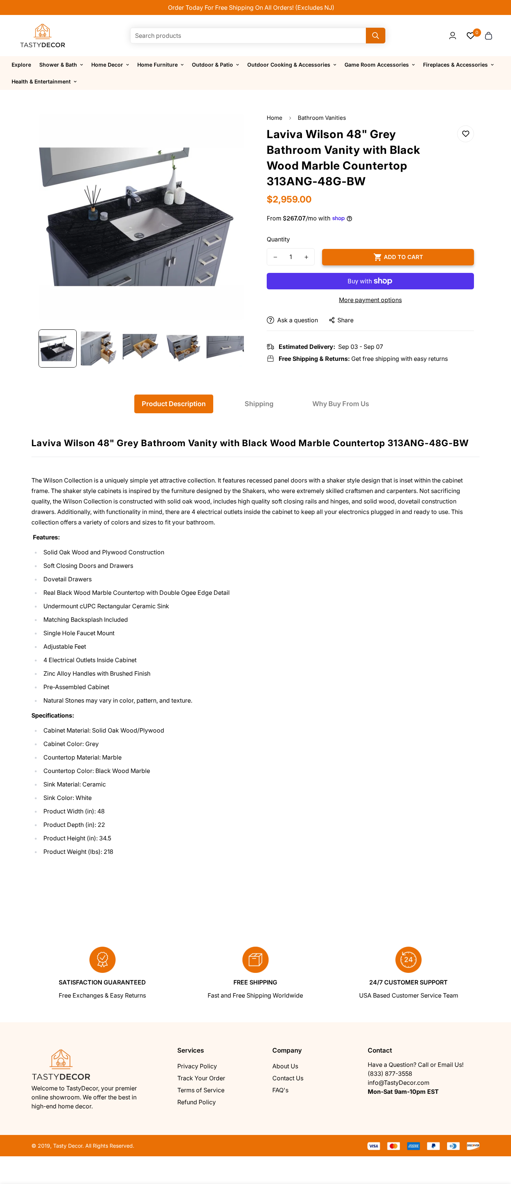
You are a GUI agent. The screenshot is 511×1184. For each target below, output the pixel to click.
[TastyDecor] (42, 35)
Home (274, 117)
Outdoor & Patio (212, 64)
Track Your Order (201, 1078)
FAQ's (280, 1090)
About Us (285, 1066)
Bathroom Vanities (322, 117)
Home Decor (107, 64)
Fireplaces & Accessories (455, 64)
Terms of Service (200, 1090)
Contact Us (287, 1078)
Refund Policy (196, 1102)
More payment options (370, 300)
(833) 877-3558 (390, 1073)
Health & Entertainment (41, 81)
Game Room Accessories (377, 64)
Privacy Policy (197, 1066)
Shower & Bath (58, 64)
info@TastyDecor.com (398, 1082)
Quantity (278, 239)
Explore (21, 64)
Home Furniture (157, 64)
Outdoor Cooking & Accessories (288, 64)
